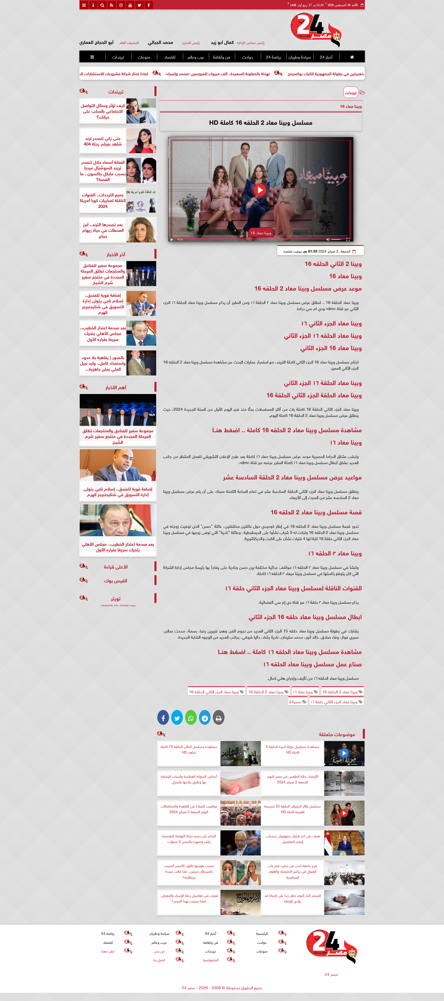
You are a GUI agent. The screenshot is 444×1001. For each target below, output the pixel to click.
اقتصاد (169, 56)
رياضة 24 (273, 56)
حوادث (247, 56)
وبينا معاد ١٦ (303, 691)
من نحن (159, 950)
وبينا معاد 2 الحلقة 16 (266, 691)
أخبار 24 (326, 56)
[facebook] (149, 5)
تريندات (118, 56)
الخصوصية (210, 959)
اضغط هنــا (227, 429)
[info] (93, 5)
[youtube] (130, 5)
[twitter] (139, 5)
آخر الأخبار (116, 253)
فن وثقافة (221, 56)
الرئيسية (262, 933)
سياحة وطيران (300, 56)
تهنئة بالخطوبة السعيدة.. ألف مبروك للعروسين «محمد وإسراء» (269, 73)
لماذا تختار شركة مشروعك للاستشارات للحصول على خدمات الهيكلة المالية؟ (137, 73)
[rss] (112, 5)
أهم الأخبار (115, 386)
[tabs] (84, 5)
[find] (102, 5)
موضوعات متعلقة (337, 733)
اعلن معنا (107, 950)
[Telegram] (205, 717)
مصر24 (295, 701)
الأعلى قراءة (116, 566)
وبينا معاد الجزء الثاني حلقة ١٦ (334, 701)
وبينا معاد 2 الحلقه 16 (340, 691)
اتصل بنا (159, 959)
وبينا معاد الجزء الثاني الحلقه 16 (214, 691)
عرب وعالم (195, 56)
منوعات (144, 56)
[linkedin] (121, 5)
